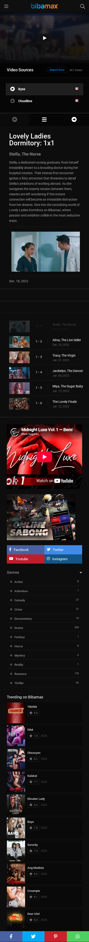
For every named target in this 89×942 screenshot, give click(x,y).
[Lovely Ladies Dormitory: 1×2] (74, 119)
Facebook (21, 550)
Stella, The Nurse (64, 324)
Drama (18, 628)
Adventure (21, 591)
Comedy (19, 600)
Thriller (19, 683)
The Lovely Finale (64, 401)
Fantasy (19, 637)
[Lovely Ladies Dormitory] (44, 119)
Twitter (58, 550)
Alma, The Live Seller (66, 340)
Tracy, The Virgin (64, 355)
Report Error (57, 70)
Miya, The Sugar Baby (67, 386)
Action (18, 582)
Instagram (60, 559)
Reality (18, 664)
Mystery (19, 655)
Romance (20, 674)
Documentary (23, 618)
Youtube (22, 559)
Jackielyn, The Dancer (67, 371)
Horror (18, 646)
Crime (18, 609)
